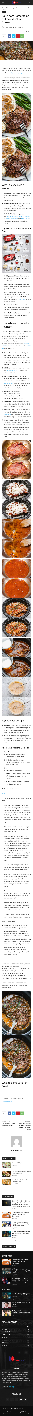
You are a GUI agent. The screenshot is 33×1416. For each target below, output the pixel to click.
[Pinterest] (18, 36)
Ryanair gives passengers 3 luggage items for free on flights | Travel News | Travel (21, 1223)
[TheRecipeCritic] (3, 27)
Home (3, 8)
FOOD (7, 8)
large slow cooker (12, 370)
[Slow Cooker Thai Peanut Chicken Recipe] (6, 1182)
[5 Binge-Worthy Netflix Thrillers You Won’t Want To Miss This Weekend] (6, 1234)
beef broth (22, 299)
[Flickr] (16, 1399)
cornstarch (7, 414)
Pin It (3, 793)
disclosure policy (16, 73)
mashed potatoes (12, 216)
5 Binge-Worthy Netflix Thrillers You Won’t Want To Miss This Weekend (21, 1233)
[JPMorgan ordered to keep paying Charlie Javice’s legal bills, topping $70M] (6, 1271)
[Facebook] (9, 36)
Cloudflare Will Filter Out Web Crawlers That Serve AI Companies (20, 1214)
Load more (16, 1241)
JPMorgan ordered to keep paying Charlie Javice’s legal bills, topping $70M (21, 1270)
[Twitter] (13, 36)
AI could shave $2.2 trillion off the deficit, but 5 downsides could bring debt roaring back (20, 1280)
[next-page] (6, 1188)
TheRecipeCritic (10, 27)
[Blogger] (7, 1399)
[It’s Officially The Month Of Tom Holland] (6, 1305)
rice (11, 346)
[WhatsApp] (22, 36)
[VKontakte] (25, 1399)
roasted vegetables (12, 218)
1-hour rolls (25, 218)
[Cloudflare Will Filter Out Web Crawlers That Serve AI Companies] (6, 1215)
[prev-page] (3, 1188)
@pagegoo (12, 1387)
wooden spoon (8, 383)
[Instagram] (21, 1399)
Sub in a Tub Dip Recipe (18, 1163)
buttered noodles (24, 216)
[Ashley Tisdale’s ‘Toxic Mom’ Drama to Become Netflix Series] (6, 1313)
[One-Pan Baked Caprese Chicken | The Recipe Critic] (6, 1174)
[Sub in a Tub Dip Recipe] (6, 1165)
